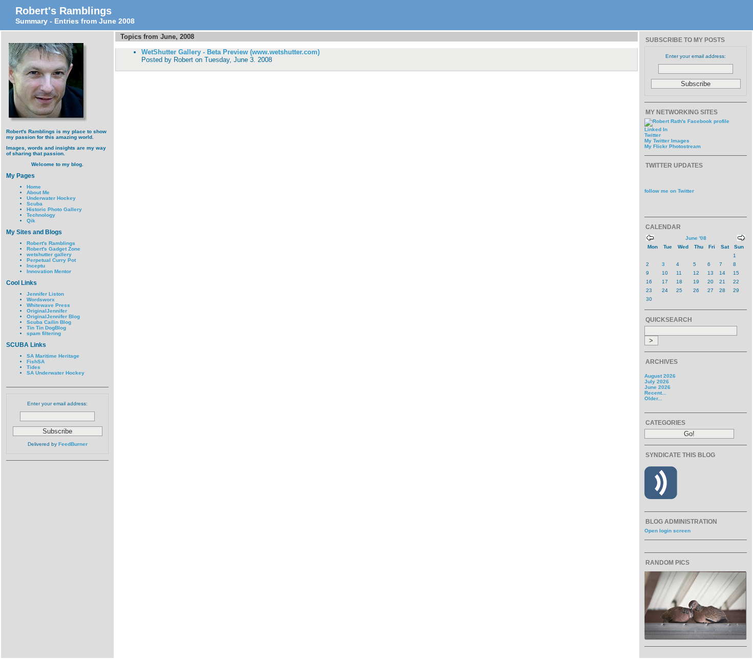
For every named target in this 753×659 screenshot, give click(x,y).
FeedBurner (73, 444)
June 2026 (657, 387)
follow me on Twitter (669, 191)
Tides (33, 367)
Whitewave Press (48, 305)
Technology (41, 215)
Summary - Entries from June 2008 (75, 21)
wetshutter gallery (49, 254)
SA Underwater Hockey (56, 373)
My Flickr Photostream (672, 146)
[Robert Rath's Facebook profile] (686, 121)
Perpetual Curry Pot (51, 260)
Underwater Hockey (51, 198)
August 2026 (660, 376)
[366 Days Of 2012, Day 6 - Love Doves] (695, 638)
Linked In (655, 129)
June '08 (695, 238)
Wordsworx (41, 299)
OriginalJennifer (47, 311)
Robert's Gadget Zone (53, 249)
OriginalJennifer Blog (53, 316)
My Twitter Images (666, 140)
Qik (31, 220)
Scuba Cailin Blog (49, 322)
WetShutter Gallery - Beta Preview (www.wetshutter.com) (230, 52)
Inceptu (36, 266)
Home (34, 187)
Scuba (35, 204)
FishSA (36, 361)
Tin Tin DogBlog (46, 328)
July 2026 (656, 381)
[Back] (650, 239)
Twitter (652, 135)
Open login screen (667, 530)
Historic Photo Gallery (54, 209)
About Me (38, 192)
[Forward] (741, 239)
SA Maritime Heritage (53, 356)
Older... (653, 398)
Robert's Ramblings (63, 10)
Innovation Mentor (49, 271)
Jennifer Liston (45, 294)
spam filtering (44, 333)
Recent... (655, 393)
